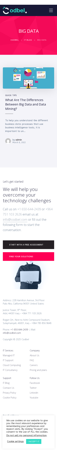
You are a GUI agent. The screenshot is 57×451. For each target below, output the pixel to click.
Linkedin (34, 392)
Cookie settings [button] (15, 441)
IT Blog (6, 382)
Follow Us (35, 378)
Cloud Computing (12, 365)
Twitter (33, 387)
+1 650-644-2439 (29, 209)
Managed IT (9, 355)
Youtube (34, 397)
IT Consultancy (10, 370)
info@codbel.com (15, 219)
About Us (34, 355)
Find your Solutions (21, 256)
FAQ (32, 360)
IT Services (8, 350)
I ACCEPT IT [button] (33, 441)
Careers (34, 365)
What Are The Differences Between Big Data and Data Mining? (25, 104)
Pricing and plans (38, 370)
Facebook (35, 382)
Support (7, 378)
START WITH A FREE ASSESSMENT (26, 244)
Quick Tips (11, 95)
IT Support (8, 360)
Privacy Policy (9, 392)
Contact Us (8, 387)
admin (19, 140)
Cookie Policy (9, 397)
